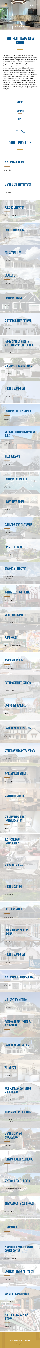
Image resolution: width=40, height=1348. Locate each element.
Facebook (16, 1336)
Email (23, 1336)
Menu (32, 5)
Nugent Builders (9, 5)
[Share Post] (17, 131)
